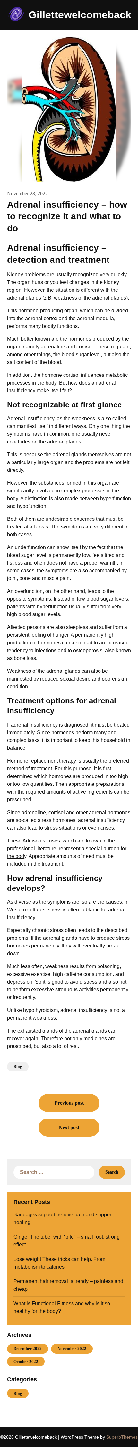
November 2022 (71, 1348)
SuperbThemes (122, 1437)
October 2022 (25, 1361)
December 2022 (27, 1348)
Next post (69, 1127)
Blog (17, 1066)
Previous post (69, 1103)
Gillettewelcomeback (80, 15)
